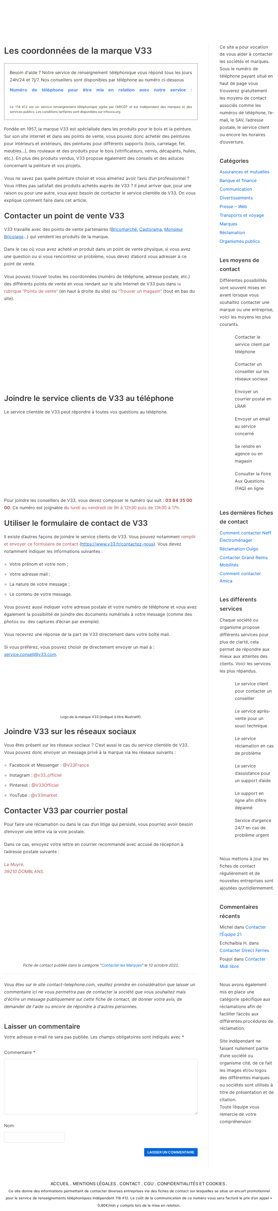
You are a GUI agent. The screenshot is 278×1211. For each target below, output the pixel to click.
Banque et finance (238, 180)
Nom (9, 1125)
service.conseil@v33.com (30, 654)
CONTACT (129, 1183)
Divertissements (236, 197)
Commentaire (19, 1052)
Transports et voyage (242, 215)
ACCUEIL (59, 1183)
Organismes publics (240, 241)
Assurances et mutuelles (244, 171)
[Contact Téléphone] (51, 17)
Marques (228, 224)
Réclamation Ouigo (239, 549)
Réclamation (232, 232)
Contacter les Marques (122, 965)
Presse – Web (233, 206)
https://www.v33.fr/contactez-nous (117, 544)
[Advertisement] (101, 459)
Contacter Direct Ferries (244, 950)
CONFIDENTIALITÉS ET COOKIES (191, 1183)
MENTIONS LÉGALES (94, 1183)
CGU (149, 1183)
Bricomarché (124, 229)
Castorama (150, 229)
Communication (236, 189)
